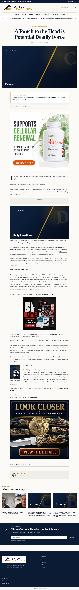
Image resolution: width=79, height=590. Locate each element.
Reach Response (42, 588)
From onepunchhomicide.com (19, 269)
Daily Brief (71, 1)
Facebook (18, 106)
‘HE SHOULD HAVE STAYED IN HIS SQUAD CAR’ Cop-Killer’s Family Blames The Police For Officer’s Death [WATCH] (39, 513)
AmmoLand (18, 395)
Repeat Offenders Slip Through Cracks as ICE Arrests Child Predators (13, 512)
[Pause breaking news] (75, 18)
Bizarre (55, 510)
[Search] (75, 7)
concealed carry (57, 374)
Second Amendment (41, 26)
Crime (33, 26)
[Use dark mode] (76, 1)
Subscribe (71, 537)
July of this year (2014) (46, 294)
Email (23, 106)
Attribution (33, 397)
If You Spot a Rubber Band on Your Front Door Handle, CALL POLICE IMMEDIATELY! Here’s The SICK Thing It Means (64, 514)
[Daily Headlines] (17, 7)
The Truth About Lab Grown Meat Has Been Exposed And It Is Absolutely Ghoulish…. (52, 18)
